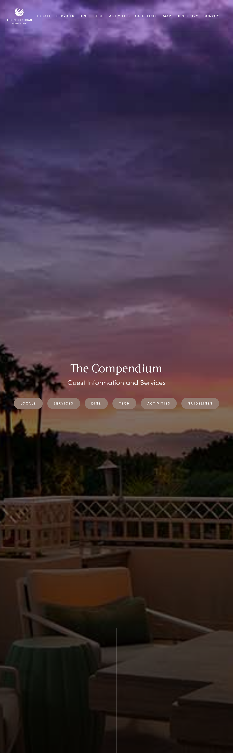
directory (187, 16)
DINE (84, 16)
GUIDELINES (200, 403)
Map (167, 16)
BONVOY (211, 16)
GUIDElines (146, 16)
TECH (99, 16)
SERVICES (65, 16)
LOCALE (44, 16)
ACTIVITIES (119, 16)
